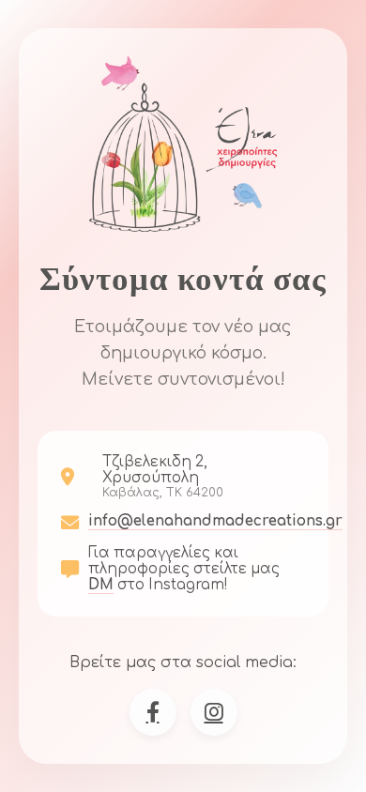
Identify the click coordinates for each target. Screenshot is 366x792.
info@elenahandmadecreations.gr (215, 521)
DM (101, 585)
